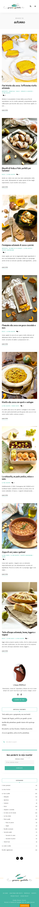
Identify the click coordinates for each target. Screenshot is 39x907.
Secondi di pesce (10, 839)
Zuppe (3, 557)
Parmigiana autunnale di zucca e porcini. (18, 245)
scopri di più (19, 700)
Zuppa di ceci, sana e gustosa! (13, 552)
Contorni (6, 803)
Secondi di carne (10, 835)
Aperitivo (12, 91)
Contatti (33, 893)
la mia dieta (5, 555)
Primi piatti (15, 406)
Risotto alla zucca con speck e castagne (17, 402)
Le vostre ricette (6, 846)
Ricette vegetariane (8, 250)
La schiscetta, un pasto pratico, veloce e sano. (18, 477)
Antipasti (5, 91)
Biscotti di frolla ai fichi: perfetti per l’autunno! (16, 169)
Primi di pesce (10, 822)
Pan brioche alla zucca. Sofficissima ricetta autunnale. (19, 86)
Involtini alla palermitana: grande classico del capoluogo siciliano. (18, 723)
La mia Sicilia (6, 789)
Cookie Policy (24, 896)
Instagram (17, 694)
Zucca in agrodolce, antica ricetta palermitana (15, 733)
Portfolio (27, 893)
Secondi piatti (8, 832)
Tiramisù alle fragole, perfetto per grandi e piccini (17, 718)
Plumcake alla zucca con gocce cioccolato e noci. (19, 326)
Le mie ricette (6, 93)
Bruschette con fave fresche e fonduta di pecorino (17, 729)
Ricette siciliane (8, 829)
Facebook (21, 694)
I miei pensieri (6, 785)
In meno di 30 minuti (15, 248)
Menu (35, 6)
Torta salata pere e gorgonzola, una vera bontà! (16, 714)
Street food (7, 842)
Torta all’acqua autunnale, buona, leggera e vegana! (18, 633)
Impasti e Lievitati (27, 91)
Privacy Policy (15, 896)
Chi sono (5, 893)
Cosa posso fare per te (16, 893)
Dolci (18, 91)
